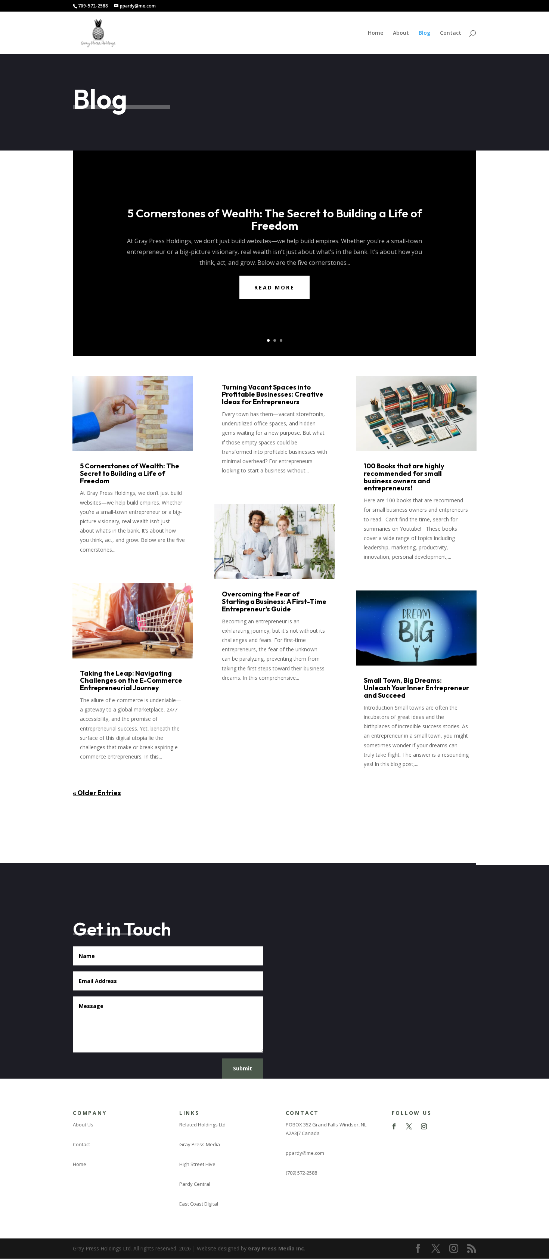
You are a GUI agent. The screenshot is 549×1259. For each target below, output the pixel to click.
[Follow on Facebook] (394, 1126)
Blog (424, 33)
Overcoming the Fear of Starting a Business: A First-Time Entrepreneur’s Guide (274, 601)
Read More (274, 287)
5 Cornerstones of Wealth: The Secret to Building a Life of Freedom (274, 219)
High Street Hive (197, 1164)
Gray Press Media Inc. (276, 1248)
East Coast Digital (198, 1203)
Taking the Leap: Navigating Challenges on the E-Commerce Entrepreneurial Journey (131, 680)
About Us (83, 1124)
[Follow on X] (409, 1126)
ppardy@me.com (305, 1153)
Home (375, 33)
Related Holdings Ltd (202, 1124)
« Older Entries (97, 792)
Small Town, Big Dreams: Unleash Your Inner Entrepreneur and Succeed (416, 688)
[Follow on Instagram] (424, 1126)
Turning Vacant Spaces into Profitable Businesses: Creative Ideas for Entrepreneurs (272, 394)
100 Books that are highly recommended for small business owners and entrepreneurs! (404, 477)
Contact (450, 33)
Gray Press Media (199, 1144)
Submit (242, 1068)
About (401, 33)
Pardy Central (194, 1184)
